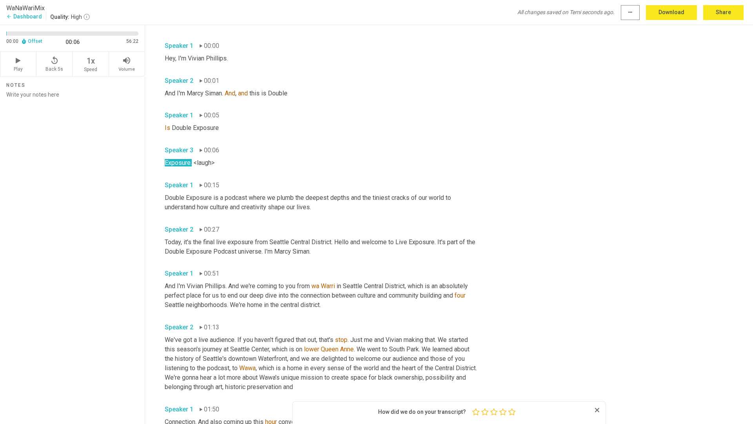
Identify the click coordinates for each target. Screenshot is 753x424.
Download (671, 12)
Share (723, 12)
